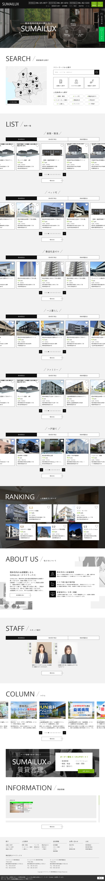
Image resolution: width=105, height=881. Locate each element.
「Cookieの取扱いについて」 (17, 879)
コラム (55, 849)
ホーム (48, 6)
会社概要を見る (20, 595)
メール (87, 6)
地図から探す (92, 86)
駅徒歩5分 (76, 100)
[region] (52, 808)
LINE (102, 36)
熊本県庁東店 (88, 847)
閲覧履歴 (94, 5)
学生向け (92, 100)
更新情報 (55, 851)
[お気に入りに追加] (12, 145)
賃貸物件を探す (56, 6)
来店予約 (81, 6)
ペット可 (76, 96)
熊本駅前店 (88, 845)
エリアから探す (76, 86)
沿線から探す (60, 86)
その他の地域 (13, 102)
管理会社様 (72, 849)
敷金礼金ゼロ (91, 96)
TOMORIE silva (28, 804)
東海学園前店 (88, 849)
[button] (40, 174)
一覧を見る (52, 180)
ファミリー (76, 104)
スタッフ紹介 (73, 6)
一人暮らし (61, 104)
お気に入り (100, 5)
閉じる (100, 878)
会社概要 (64, 6)
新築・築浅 (61, 96)
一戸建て (92, 104)
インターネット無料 (60, 100)
